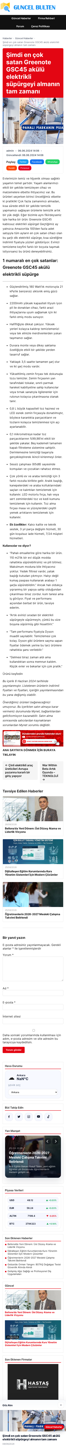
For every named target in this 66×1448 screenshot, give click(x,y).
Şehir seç (14, 1085)
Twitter (23, 161)
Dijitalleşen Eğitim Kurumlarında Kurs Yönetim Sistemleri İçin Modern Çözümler (32, 1252)
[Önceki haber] (48, 1141)
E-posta (9, 1002)
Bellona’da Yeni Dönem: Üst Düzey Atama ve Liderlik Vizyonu (32, 1245)
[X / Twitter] (19, 1117)
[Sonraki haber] (55, 1141)
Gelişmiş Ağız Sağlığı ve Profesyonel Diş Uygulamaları (29, 1272)
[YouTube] (38, 1117)
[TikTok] (48, 1117)
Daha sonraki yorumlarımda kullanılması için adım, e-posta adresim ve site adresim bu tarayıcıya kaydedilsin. (32, 1038)
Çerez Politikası (40, 26)
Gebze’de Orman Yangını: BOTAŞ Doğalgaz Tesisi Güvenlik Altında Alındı (34, 1266)
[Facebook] (9, 1117)
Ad (6, 988)
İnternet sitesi (12, 1016)
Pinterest (24, 168)
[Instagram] (29, 1117)
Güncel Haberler (21, 18)
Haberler (7, 38)
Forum (20, 26)
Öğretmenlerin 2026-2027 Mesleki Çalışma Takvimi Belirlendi (31, 1259)
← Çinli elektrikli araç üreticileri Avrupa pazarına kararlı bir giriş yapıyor (19, 770)
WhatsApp (53, 161)
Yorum (8, 955)
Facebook (37, 161)
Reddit (11, 168)
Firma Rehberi (46, 18)
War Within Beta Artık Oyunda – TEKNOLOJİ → (50, 772)
